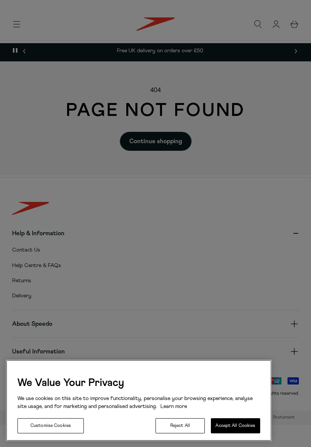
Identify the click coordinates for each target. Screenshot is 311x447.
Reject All (180, 426)
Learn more (173, 406)
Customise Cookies (50, 426)
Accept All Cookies (235, 426)
